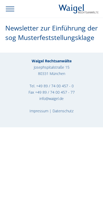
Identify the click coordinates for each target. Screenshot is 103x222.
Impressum (39, 110)
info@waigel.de (51, 98)
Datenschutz (63, 110)
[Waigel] (79, 8)
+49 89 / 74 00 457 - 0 (55, 85)
